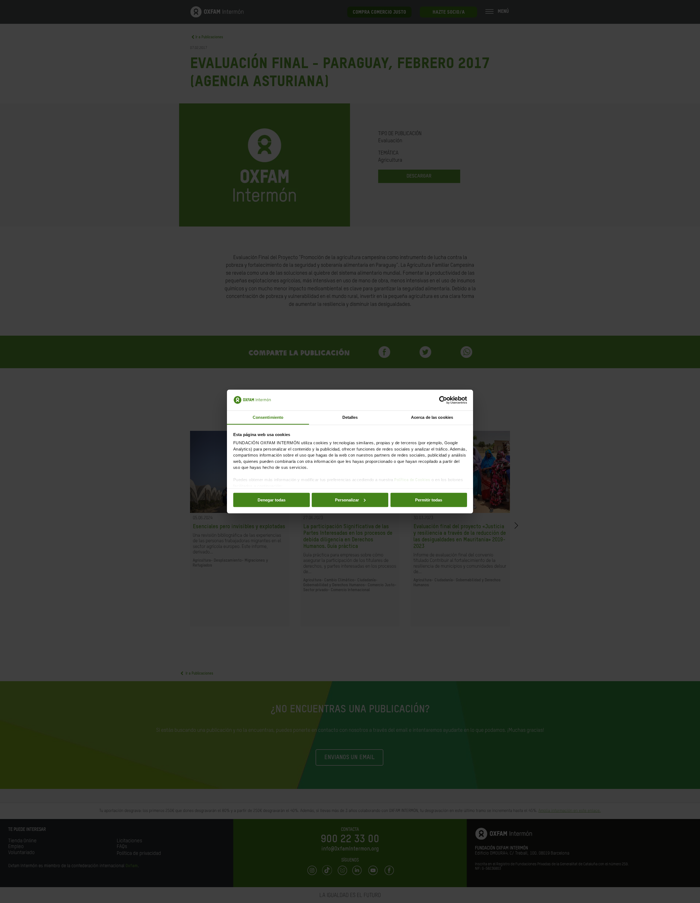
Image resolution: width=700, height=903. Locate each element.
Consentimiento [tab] (268, 417)
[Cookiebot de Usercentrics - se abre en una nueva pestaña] (443, 400)
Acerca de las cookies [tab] (432, 417)
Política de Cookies (412, 480)
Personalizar (347, 499)
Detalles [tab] (350, 417)
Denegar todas (271, 499)
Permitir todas (428, 499)
